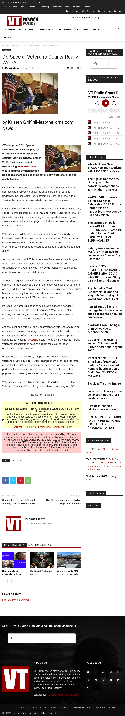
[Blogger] (66, 11)
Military (68, 29)
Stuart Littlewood (113, 465)
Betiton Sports (54, 713)
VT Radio (8, 37)
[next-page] (9, 581)
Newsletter (56, 7)
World (86, 29)
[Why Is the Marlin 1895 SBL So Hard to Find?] (69, 560)
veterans (33, 339)
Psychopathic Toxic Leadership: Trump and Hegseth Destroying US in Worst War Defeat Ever (104, 294)
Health (22, 29)
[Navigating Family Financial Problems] (14, 560)
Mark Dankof (94, 465)
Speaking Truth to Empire (104, 383)
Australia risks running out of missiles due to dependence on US (105, 328)
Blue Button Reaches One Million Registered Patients (63, 502)
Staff (15, 7)
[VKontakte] (109, 11)
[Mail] (77, 11)
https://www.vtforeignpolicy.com (39, 523)
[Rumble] (88, 11)
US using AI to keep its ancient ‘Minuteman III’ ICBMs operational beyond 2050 (105, 345)
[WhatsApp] (28, 480)
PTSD (14, 460)
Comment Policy (62, 427)
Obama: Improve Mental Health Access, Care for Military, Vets (18, 502)
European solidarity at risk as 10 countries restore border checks (105, 394)
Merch (67, 7)
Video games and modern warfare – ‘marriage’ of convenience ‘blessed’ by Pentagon (105, 253)
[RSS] (93, 11)
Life (59, 29)
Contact (87, 7)
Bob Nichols (93, 469)
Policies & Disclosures (38, 427)
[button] (119, 29)
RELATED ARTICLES (14, 545)
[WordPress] (114, 11)
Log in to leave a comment (16, 599)
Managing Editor (12, 68)
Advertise (77, 7)
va (21, 460)
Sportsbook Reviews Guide (34, 713)
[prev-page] (4, 581)
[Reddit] (82, 11)
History (33, 29)
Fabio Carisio (115, 459)
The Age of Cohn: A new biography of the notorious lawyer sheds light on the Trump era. (103, 184)
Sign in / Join (37, 2)
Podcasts (97, 29)
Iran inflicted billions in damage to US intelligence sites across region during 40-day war (105, 312)
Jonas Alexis (102, 448)
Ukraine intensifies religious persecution (102, 407)
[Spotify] (98, 11)
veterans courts (26, 166)
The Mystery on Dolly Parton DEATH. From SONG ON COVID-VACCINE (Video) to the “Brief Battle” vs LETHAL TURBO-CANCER (105, 231)
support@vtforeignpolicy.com (62, 694)
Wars (78, 29)
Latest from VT (96, 157)
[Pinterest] (20, 480)
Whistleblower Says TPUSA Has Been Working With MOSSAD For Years (105, 167)
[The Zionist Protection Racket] (42, 560)
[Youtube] (120, 11)
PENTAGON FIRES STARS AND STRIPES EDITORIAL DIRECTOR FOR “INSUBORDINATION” (104, 422)
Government (10, 29)
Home (5, 45)
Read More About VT (52, 687)
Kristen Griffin (21, 122)
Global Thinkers (96, 493)
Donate (32, 7)
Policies (23, 7)
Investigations (47, 29)
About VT (6, 7)
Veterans (15, 45)
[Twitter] (104, 11)
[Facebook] (71, 11)
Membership (44, 7)
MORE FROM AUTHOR (39, 545)
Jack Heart (92, 462)
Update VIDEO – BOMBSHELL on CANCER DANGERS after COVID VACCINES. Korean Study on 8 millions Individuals (104, 273)
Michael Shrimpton (111, 462)
